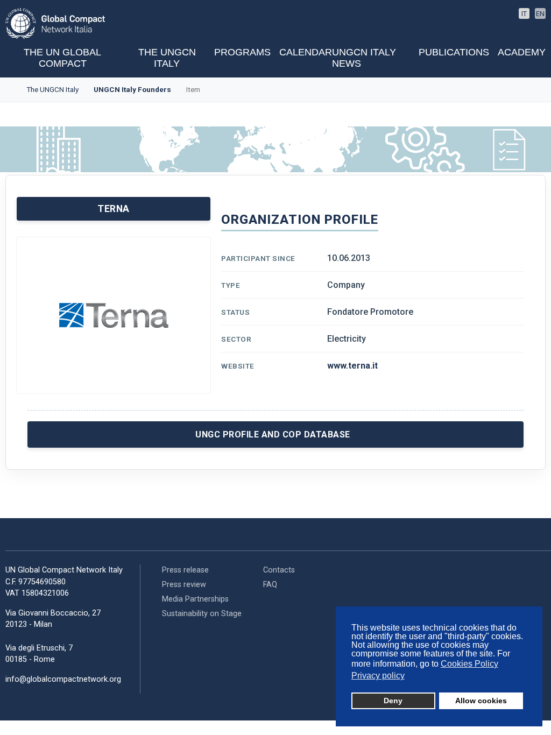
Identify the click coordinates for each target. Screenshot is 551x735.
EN (540, 14)
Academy (522, 52)
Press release (185, 570)
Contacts (279, 570)
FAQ (270, 584)
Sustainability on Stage (202, 613)
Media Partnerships (195, 599)
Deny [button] (393, 700)
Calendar (305, 52)
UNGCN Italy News (364, 58)
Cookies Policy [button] (469, 663)
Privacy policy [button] (378, 675)
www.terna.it (352, 366)
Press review (184, 584)
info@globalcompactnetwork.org (63, 679)
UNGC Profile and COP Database (272, 434)
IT (524, 14)
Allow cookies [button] (481, 700)
